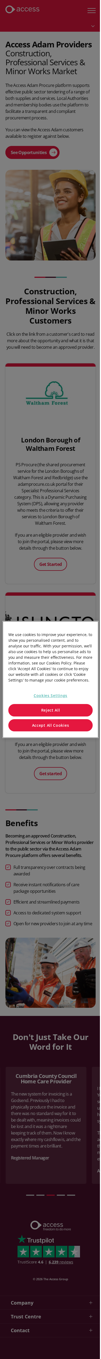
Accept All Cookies (50, 725)
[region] (50, 679)
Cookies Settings (50, 695)
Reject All (50, 710)
